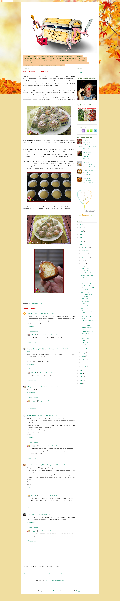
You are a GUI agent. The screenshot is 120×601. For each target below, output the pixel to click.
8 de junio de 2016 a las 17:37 (48, 415)
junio (83, 264)
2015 (81, 370)
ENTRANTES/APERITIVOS (31, 60)
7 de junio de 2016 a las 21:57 (48, 372)
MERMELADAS (51, 62)
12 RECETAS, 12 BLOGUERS (47, 56)
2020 (81, 231)
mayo (84, 353)
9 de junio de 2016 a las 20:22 (48, 495)
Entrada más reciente (32, 574)
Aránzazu (30, 313)
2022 (81, 224)
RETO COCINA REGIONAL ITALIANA (65, 56)
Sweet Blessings (33, 415)
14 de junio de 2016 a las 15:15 (48, 531)
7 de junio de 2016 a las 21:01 (44, 313)
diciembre (85, 247)
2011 (81, 383)
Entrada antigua (67, 574)
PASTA (72, 62)
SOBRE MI (27, 56)
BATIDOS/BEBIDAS (63, 62)
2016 (81, 244)
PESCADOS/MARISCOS (70, 58)
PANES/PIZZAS (53, 60)
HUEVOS (85, 62)
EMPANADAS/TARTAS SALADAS (67, 60)
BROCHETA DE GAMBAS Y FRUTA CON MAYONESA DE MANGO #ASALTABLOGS (86, 144)
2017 (81, 241)
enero (84, 366)
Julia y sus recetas (34, 387)
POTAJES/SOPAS (82, 60)
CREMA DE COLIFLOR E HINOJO (86, 303)
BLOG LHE (79, 56)
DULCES (61, 65)
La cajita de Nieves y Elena (37, 465)
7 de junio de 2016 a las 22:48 (51, 387)
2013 (81, 377)
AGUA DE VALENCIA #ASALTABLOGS (89, 164)
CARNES (59, 58)
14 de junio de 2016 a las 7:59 (40, 514)
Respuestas (33, 331)
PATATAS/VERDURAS (40, 62)
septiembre (86, 257)
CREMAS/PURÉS (28, 62)
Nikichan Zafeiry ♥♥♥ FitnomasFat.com (41, 349)
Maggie (33, 334)
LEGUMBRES (43, 60)
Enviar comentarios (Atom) (54, 580)
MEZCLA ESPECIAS (51, 65)
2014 (81, 373)
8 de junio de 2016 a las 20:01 (48, 445)
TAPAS (78, 62)
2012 (81, 380)
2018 (81, 237)
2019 (81, 234)
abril (83, 356)
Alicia (28, 514)
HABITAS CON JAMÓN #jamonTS (88, 172)
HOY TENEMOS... (43, 58)
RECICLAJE (40, 65)
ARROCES (52, 58)
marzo (84, 359)
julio (83, 260)
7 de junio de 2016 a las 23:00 (48, 401)
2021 (81, 227)
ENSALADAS (82, 58)
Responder (31, 326)
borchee (56, 591)
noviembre (86, 250)
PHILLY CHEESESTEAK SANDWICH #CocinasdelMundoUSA (87, 285)
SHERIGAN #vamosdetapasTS (87, 311)
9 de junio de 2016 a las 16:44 (57, 465)
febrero (85, 363)
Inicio (51, 574)
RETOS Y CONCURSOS (30, 58)
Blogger (79, 591)
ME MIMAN (35, 56)
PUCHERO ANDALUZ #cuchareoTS (88, 180)
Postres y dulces (37, 303)
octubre (85, 254)
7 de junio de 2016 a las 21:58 (48, 334)
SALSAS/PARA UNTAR (30, 65)
